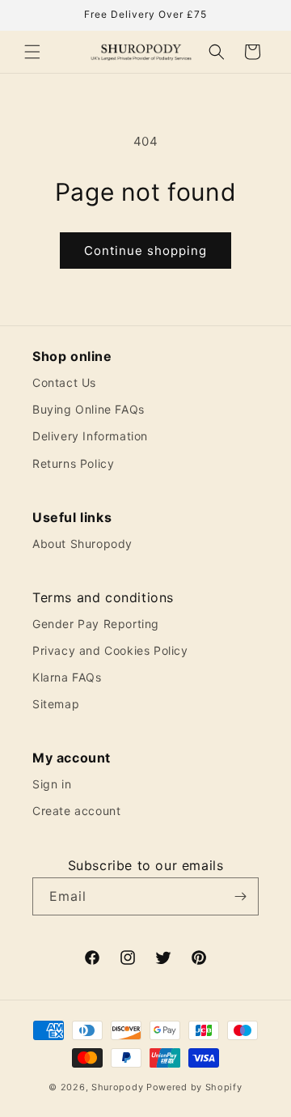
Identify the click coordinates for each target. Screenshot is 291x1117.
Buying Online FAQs (88, 409)
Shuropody (117, 1087)
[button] (32, 52)
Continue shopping (145, 250)
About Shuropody (82, 543)
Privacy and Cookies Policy (110, 650)
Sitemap (55, 704)
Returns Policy (73, 463)
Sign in (51, 784)
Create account (76, 811)
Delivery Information (90, 436)
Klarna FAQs (67, 677)
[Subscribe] (240, 896)
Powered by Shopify (194, 1087)
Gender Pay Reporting (95, 624)
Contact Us (64, 382)
